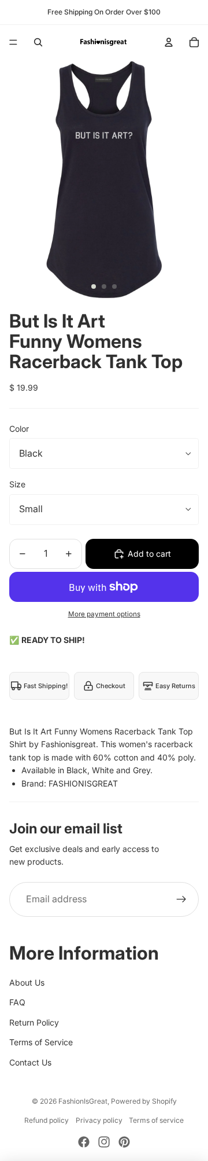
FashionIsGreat (82, 1101)
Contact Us (30, 1062)
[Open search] (38, 42)
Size (17, 484)
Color (19, 428)
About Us (26, 982)
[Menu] (13, 42)
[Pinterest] (124, 1142)
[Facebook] (84, 1142)
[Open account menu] (168, 42)
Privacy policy (99, 1120)
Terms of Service (41, 1042)
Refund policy (46, 1120)
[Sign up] (181, 899)
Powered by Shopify (144, 1101)
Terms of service (156, 1120)
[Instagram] (104, 1142)
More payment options (104, 614)
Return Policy (34, 1022)
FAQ (17, 1002)
